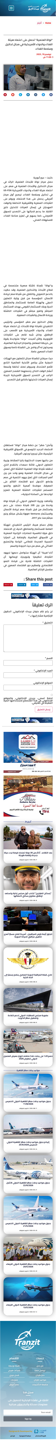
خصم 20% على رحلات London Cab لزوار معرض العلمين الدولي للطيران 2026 (28, 1057)
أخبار (39, 23)
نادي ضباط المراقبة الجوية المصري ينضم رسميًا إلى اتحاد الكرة (28, 976)
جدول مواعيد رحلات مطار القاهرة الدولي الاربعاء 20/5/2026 (28, 1265)
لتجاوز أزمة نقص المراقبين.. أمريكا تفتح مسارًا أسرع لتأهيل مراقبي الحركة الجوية (28, 935)
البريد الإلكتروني (43, 670)
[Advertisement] (28, 139)
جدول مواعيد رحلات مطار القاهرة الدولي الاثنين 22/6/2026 (28, 1184)
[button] (11, 8)
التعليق (47, 623)
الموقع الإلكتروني (43, 683)
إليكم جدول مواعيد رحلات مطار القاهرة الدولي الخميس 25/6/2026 (28, 1143)
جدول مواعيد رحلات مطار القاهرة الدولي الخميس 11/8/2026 (28, 1102)
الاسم (49, 658)
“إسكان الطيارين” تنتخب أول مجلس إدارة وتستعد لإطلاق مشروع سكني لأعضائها (28, 894)
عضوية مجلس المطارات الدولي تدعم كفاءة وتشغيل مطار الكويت (28, 1016)
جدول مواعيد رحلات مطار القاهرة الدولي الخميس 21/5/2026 (28, 1224)
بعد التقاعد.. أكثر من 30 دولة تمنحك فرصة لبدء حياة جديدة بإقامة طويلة (28, 854)
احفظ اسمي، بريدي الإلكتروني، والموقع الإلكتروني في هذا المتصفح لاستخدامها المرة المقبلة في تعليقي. (28, 700)
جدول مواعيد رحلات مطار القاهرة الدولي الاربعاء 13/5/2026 (28, 1306)
